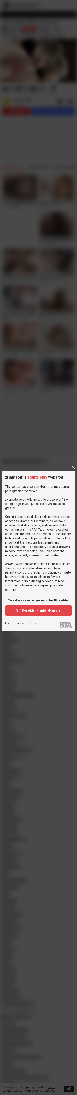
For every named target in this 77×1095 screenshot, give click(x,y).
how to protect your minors (20, 623)
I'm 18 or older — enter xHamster (38, 610)
